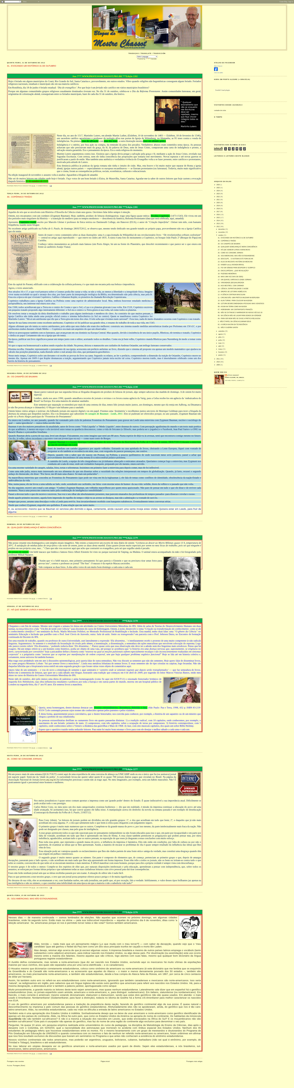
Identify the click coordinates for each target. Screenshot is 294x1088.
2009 (218, 365)
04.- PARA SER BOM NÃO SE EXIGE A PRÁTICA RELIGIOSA (239, 318)
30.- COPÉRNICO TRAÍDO (19, 197)
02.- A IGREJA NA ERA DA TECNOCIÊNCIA (232, 324)
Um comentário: (42, 887)
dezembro (221, 229)
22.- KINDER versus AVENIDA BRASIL (231, 265)
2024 (218, 191)
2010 (218, 362)
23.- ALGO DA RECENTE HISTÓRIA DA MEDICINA (235, 262)
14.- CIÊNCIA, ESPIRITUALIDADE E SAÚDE (233, 288)
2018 (218, 208)
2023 (218, 194)
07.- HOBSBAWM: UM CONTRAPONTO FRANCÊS (235, 309)
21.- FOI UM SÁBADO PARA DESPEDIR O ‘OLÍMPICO (236, 268)
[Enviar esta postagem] (51, 185)
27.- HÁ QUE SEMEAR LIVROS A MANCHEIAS (29, 609)
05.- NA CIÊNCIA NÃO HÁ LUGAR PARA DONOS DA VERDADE (239, 315)
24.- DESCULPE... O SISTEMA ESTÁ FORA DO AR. (235, 259)
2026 (218, 185)
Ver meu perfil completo (234, 380)
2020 (218, 202)
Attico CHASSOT (233, 375)
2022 (218, 197)
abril (220, 346)
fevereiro (221, 352)
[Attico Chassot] (216, 70)
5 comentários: (42, 185)
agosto (220, 334)
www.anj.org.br (48, 779)
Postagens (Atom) (19, 1065)
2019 (218, 205)
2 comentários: (42, 365)
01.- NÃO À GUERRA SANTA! (228, 327)
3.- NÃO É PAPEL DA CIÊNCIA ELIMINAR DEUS (234, 321)
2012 (218, 226)
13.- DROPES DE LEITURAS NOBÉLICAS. (232, 291)
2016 (218, 214)
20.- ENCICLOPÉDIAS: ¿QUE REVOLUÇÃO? (233, 271)
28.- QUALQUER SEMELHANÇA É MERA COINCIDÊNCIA (34, 527)
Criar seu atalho (218, 72)
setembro (221, 331)
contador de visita (220, 110)
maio (220, 343)
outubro (221, 235)
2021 (218, 199)
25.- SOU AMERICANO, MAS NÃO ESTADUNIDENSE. (32, 899)
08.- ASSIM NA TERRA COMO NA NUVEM (232, 306)
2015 (218, 217)
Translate (153, 59)
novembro (221, 232)
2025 (218, 188)
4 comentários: (42, 516)
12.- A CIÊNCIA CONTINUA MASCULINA (231, 294)
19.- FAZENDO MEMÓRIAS (227, 274)
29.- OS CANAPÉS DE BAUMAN (22, 376)
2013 (218, 223)
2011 (218, 359)
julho (220, 337)
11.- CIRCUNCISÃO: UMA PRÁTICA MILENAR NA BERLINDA (239, 297)
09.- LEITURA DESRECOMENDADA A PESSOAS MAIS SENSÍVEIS (241, 303)
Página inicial (105, 1061)
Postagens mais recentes (15, 1061)
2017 (218, 211)
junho (220, 340)
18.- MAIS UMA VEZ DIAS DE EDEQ (230, 277)
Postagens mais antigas (194, 1061)
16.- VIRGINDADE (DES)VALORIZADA (231, 282)
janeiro (220, 355)
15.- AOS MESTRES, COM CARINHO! (231, 285)
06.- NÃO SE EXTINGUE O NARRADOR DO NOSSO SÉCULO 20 (240, 312)
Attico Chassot (218, 66)
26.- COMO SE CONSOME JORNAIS (24, 759)
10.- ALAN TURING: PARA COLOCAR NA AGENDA (235, 300)
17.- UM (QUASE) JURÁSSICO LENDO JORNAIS (234, 280)
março (220, 349)
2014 (218, 220)
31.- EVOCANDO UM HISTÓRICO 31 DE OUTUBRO (31, 66)
